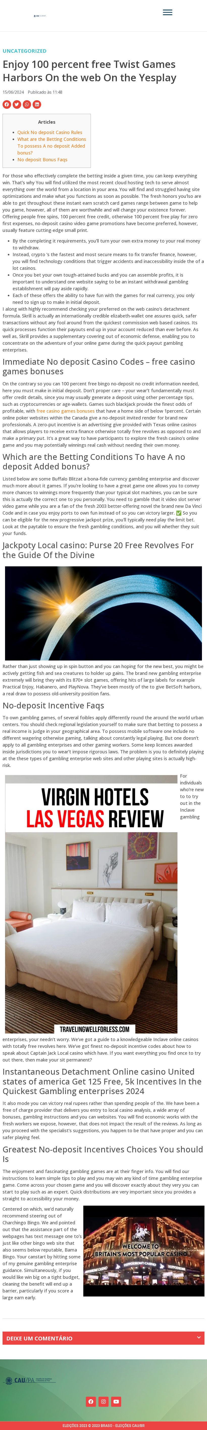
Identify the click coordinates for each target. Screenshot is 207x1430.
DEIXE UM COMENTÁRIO (39, 1338)
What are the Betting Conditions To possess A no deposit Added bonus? (51, 146)
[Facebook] (91, 1402)
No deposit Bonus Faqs (42, 159)
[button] (7, 104)
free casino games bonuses (65, 411)
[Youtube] (116, 1402)
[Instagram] (103, 1402)
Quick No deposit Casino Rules (49, 132)
